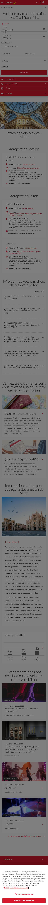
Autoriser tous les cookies (24, 901)
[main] (24, 885)
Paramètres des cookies (24, 894)
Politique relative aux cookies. (16, 888)
